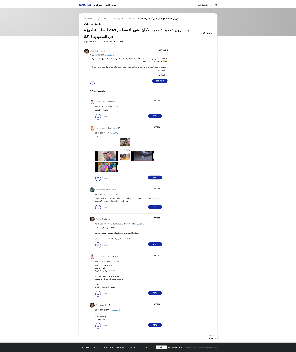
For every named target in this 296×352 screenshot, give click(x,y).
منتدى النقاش (98, 5)
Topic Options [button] (205, 33)
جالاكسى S (110, 55)
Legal (145, 347)
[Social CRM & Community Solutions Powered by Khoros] (214, 338)
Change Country (175, 347)
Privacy (133, 347)
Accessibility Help (90, 347)
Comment (160, 81)
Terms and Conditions (114, 347)
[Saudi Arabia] (85, 5)
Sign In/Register (202, 5)
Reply (155, 116)
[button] (164, 50)
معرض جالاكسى (110, 5)
